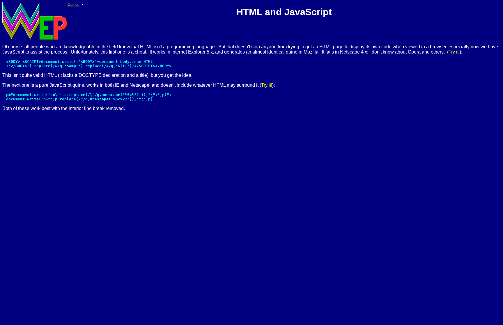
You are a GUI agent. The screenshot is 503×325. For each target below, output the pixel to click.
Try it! (454, 51)
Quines (73, 4)
